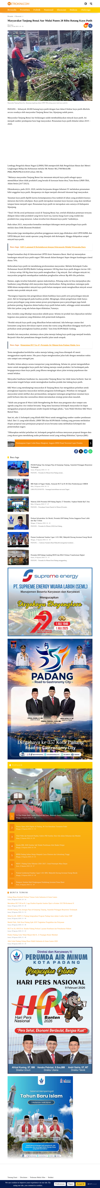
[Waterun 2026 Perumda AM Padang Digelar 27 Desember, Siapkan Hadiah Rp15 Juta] (18, 504)
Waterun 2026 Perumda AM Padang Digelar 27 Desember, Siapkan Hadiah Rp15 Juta (60, 502)
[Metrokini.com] (18, 3)
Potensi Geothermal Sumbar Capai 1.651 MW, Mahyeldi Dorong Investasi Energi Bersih (61, 537)
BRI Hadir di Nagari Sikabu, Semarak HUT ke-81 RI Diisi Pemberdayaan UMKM (59, 484)
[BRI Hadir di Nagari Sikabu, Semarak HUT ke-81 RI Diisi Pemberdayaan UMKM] (18, 486)
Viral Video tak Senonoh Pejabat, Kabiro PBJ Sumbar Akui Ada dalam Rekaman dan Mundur (48, 836)
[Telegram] (86, 451)
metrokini (10, 25)
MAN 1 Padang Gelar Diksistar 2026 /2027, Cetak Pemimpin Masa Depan (41, 864)
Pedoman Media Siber (37, 1177)
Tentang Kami (12, 1177)
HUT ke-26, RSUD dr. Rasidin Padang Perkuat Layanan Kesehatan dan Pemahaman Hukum (39, 929)
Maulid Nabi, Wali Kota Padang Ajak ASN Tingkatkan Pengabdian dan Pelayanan (36, 922)
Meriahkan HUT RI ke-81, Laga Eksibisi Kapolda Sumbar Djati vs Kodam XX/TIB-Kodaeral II (41, 903)
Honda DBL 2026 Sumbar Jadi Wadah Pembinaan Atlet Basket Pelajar (40, 845)
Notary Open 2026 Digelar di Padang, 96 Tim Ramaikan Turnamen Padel (41, 826)
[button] (85, 3)
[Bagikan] (90, 26)
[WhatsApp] (90, 451)
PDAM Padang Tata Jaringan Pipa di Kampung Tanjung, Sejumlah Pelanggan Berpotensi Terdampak (42, 910)
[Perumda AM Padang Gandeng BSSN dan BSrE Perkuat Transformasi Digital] (18, 557)
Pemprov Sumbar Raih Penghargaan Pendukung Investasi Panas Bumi (40, 882)
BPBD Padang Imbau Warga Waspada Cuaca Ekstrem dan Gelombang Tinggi (43, 854)
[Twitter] (81, 451)
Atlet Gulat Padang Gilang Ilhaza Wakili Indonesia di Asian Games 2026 (33, 941)
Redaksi (50, 1177)
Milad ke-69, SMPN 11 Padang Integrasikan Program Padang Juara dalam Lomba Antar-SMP (40, 916)
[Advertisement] (50, 145)
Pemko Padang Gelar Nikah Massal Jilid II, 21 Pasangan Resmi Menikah (33, 935)
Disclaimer (23, 1177)
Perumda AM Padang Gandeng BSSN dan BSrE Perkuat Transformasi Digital (58, 555)
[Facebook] (76, 451)
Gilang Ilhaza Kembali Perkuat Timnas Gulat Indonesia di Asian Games (32, 897)
